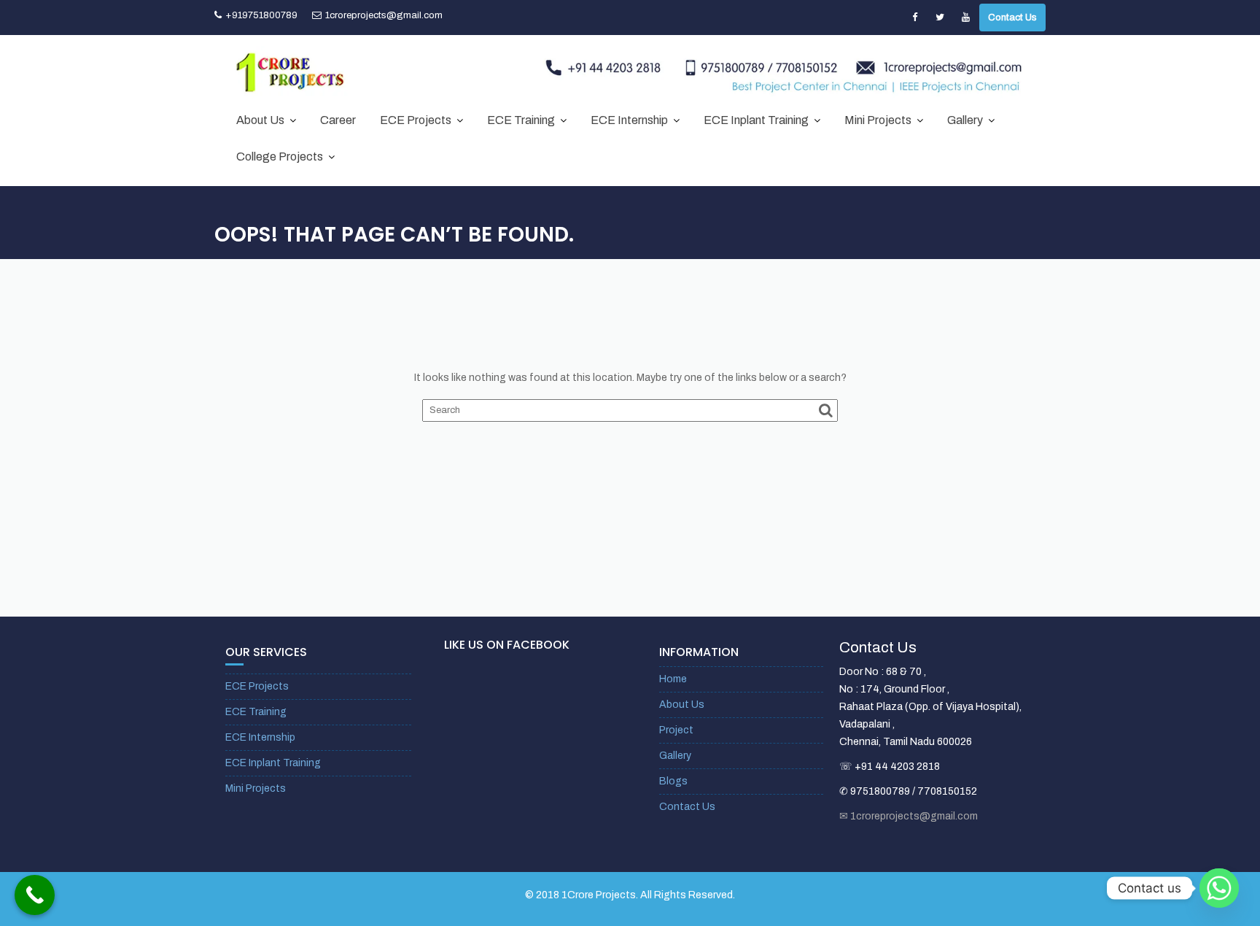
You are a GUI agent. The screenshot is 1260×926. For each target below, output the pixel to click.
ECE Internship (629, 120)
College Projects (279, 156)
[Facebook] (914, 17)
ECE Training (521, 120)
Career (338, 120)
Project (676, 730)
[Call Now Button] (35, 895)
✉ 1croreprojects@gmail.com (908, 816)
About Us (260, 120)
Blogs (673, 781)
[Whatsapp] (1219, 888)
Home (673, 679)
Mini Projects (877, 120)
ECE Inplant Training (756, 120)
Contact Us (1012, 17)
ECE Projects (415, 120)
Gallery (965, 120)
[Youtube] (965, 17)
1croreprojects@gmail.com (384, 15)
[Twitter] (940, 17)
